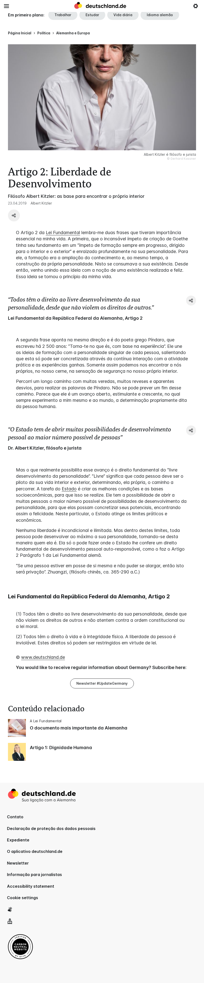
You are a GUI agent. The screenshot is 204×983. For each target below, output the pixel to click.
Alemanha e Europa (73, 33)
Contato (15, 816)
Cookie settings (22, 897)
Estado (69, 488)
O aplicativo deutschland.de (34, 851)
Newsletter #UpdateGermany (102, 683)
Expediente (18, 839)
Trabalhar (62, 15)
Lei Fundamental (63, 232)
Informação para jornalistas (34, 874)
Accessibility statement (30, 886)
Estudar (92, 15)
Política (43, 33)
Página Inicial (19, 33)
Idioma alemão (160, 15)
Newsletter (18, 863)
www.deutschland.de (43, 657)
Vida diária (122, 15)
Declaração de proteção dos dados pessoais (51, 828)
